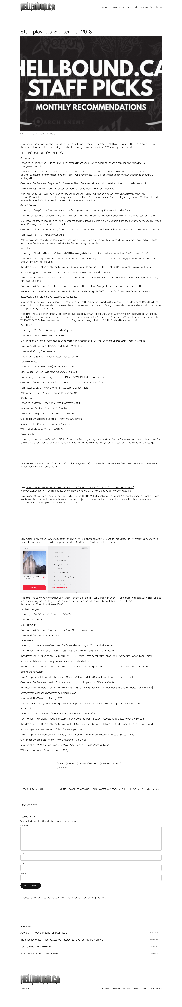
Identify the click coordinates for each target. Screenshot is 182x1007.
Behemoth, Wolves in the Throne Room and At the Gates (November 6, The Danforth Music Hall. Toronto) (80, 487)
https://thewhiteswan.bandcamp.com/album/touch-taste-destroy (54, 661)
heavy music (82, 763)
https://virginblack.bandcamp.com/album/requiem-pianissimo (52, 729)
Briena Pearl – (48, 302)
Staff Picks (43, 134)
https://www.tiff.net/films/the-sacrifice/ (42, 604)
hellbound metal (32, 134)
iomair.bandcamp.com (31, 671)
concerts (61, 763)
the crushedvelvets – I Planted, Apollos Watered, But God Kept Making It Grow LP (62, 939)
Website (23, 874)
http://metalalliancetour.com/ (121, 320)
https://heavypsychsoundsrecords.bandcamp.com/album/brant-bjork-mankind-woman (65, 272)
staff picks (116, 763)
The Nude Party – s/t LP (33, 789)
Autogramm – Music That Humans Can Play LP (44, 932)
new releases (105, 763)
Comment (24, 826)
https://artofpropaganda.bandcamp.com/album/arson (48, 692)
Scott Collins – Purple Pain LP (35, 946)
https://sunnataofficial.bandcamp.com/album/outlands (48, 296)
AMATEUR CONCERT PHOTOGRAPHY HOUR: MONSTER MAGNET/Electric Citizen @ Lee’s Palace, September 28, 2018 (109, 789)
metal (96, 763)
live (90, 763)
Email (22, 863)
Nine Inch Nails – (48, 253)
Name (22, 853)
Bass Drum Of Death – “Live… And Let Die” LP (43, 953)
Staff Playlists (51, 134)
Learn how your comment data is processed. (84, 897)
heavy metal (71, 763)
